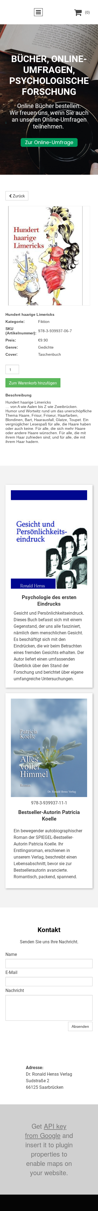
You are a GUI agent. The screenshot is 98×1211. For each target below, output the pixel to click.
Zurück (18, 196)
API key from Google (45, 1130)
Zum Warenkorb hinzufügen (33, 383)
